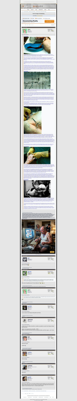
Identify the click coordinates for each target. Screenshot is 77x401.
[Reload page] (22, 11)
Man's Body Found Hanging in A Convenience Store (33, 395)
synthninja (30, 365)
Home (28, 9)
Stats (49, 9)
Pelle (29, 336)
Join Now (48, 21)
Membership (41, 9)
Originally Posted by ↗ (26, 278)
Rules (45, 9)
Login (36, 9)
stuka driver (30, 319)
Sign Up (32, 9)
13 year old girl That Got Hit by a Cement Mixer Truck (44, 395)
